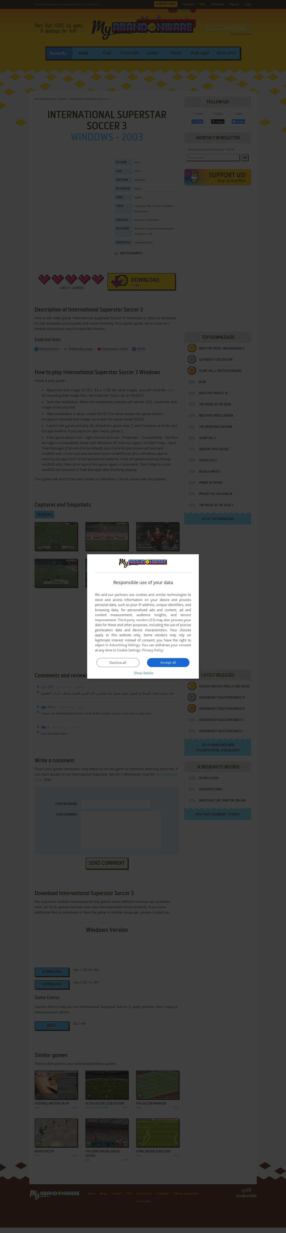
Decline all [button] (117, 662)
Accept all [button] (168, 662)
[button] (143, 672)
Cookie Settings (128, 650)
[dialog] (143, 616)
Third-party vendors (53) (136, 620)
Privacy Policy (152, 650)
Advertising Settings (124, 645)
